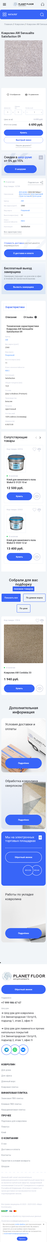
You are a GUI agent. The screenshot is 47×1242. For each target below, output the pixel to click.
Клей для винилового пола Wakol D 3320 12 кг (21, 541)
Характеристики (14, 307)
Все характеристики (13, 232)
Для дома (23, 192)
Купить (23, 132)
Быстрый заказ (23, 140)
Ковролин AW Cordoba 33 (17, 672)
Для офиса (6, 1075)
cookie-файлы (20, 1224)
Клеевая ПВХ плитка (11, 1104)
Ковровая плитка (9, 1087)
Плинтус (5, 1127)
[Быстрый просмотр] (36, 496)
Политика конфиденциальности (15, 1221)
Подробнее (23, 763)
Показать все (11, 598)
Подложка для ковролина (14, 1121)
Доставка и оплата (10, 1149)
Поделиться (33, 182)
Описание (11, 317)
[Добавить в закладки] (34, 449)
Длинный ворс (8, 1081)
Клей (3, 1132)
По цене (24, 608)
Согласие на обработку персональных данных (21, 1216)
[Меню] (4, 4)
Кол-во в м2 (29, 108)
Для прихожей (37, 194)
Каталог (12, 14)
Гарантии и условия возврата (15, 1161)
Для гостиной (25, 196)
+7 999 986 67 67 (11, 1002)
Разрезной (25, 210)
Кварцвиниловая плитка (13, 1109)
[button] (40, 437)
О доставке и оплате (23, 253)
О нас (4, 1144)
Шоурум (5, 1166)
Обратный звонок (23, 857)
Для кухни (37, 196)
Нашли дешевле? (23, 145)
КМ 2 (23, 221)
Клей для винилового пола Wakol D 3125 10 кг (21, 481)
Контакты (6, 1155)
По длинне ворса (34, 598)
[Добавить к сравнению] (38, 449)
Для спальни (24, 194)
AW (22, 201)
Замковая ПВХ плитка (12, 1098)
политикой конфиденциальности (16, 1234)
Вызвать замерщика (23, 287)
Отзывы (30, 317)
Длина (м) (7, 108)
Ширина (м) (17, 107)
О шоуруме (20, 169)
